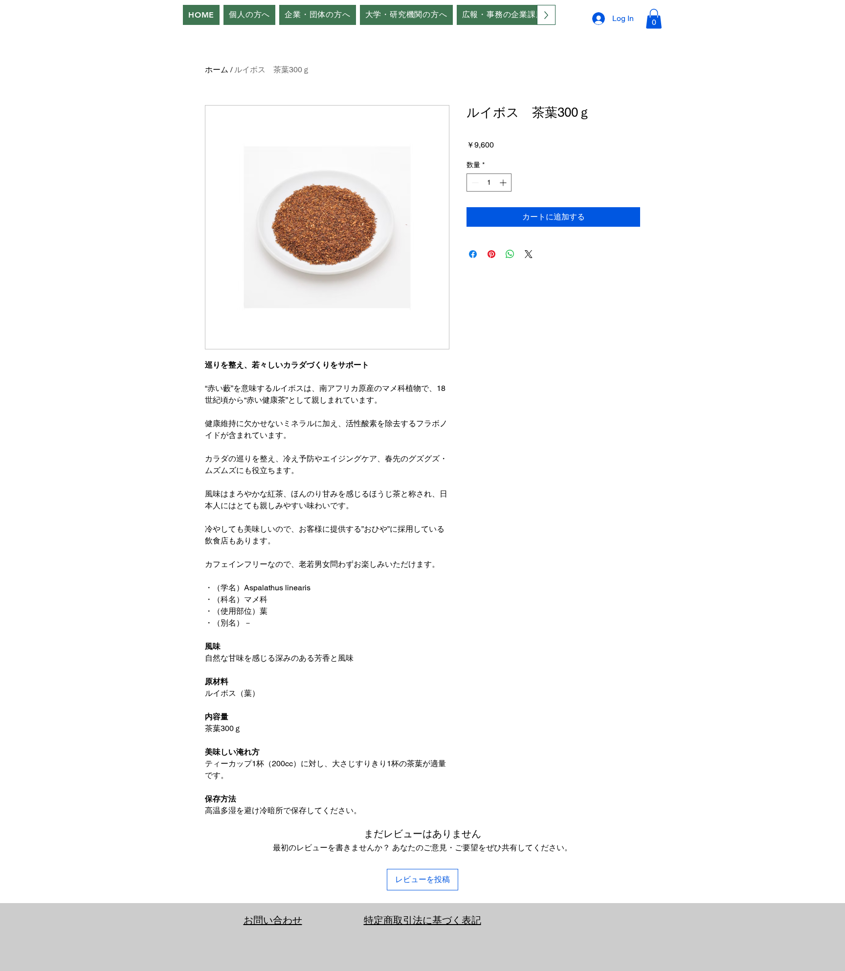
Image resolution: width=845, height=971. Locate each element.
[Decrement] (474, 182)
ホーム (216, 69)
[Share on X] (528, 254)
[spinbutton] (489, 182)
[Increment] (504, 182)
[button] (653, 19)
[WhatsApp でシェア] (510, 254)
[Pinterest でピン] (491, 254)
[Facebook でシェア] (473, 254)
